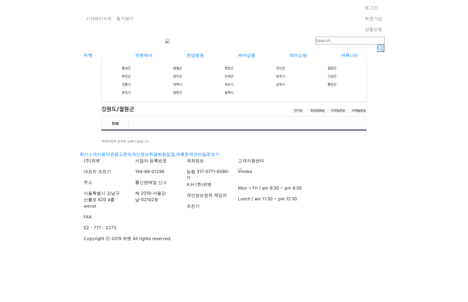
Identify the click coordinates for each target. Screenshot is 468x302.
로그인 (371, 7)
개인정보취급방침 (149, 154)
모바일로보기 (206, 154)
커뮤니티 (349, 55)
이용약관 (105, 154)
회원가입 (373, 18)
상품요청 (373, 29)
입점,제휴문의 (179, 154)
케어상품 (246, 55)
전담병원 (195, 55)
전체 (115, 122)
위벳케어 (143, 55)
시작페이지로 (99, 18)
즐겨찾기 (125, 18)
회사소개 (88, 154)
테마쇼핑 (298, 55)
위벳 (88, 55)
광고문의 (123, 154)
